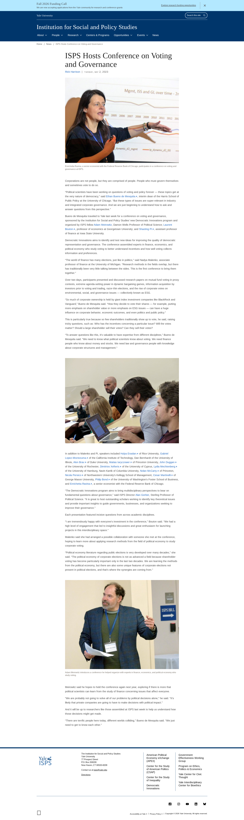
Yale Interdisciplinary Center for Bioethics (190, 784)
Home (39, 44)
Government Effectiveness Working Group (191, 758)
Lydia (165, 466)
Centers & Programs (97, 35)
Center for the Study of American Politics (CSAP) (158, 769)
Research (73, 35)
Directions (85, 775)
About (40, 35)
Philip (102, 479)
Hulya (129, 453)
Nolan (149, 470)
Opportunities (121, 35)
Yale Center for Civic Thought (190, 776)
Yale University (45, 15)
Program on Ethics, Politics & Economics (190, 768)
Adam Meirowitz (103, 224)
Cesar (163, 475)
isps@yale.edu (100, 770)
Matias (120, 462)
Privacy (156, 814)
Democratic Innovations (153, 787)
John (168, 462)
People (56, 35)
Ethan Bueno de (121, 196)
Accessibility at (138, 814)
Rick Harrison (72, 71)
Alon (79, 462)
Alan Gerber (142, 495)
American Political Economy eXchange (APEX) (158, 758)
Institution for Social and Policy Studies (87, 27)
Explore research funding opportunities (178, 5)
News (155, 35)
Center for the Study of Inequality (158, 779)
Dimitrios (110, 466)
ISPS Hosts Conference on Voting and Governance (79, 44)
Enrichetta (81, 483)
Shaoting (146, 229)
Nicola (74, 475)
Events (141, 35)
